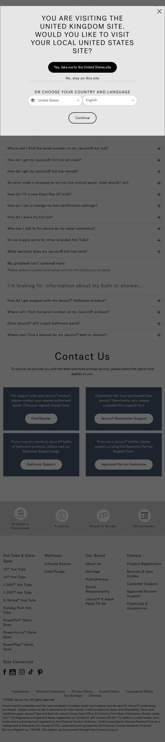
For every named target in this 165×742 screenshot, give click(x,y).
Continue (82, 118)
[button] (82, 78)
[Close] (159, 11)
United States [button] (48, 100)
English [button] (91, 100)
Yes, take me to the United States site (82, 67)
